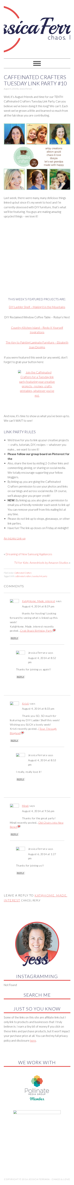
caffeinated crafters (23, 576)
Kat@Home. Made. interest (38, 601)
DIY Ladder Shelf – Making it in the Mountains (37, 307)
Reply (14, 638)
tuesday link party (39, 576)
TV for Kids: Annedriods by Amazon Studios (41, 562)
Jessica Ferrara (37, 27)
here (33, 1040)
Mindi (25, 805)
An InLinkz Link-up (14, 538)
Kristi (25, 703)
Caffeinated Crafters (22, 573)
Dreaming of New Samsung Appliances (29, 554)
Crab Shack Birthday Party (36, 630)
